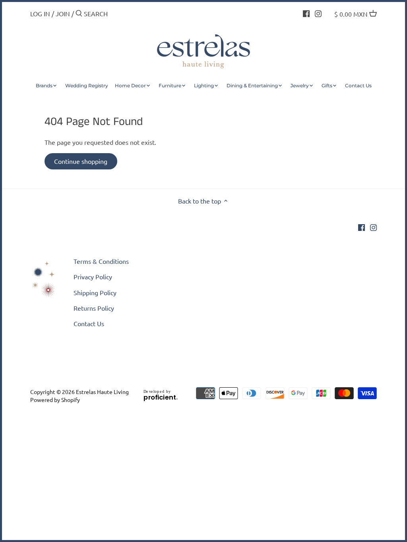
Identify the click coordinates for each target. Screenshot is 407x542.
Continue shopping (80, 161)
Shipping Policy (95, 292)
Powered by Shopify (55, 399)
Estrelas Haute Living (102, 391)
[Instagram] (318, 12)
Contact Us (89, 323)
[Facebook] (306, 12)
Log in (40, 13)
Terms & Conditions (101, 261)
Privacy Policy (93, 277)
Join (63, 13)
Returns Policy (94, 308)
